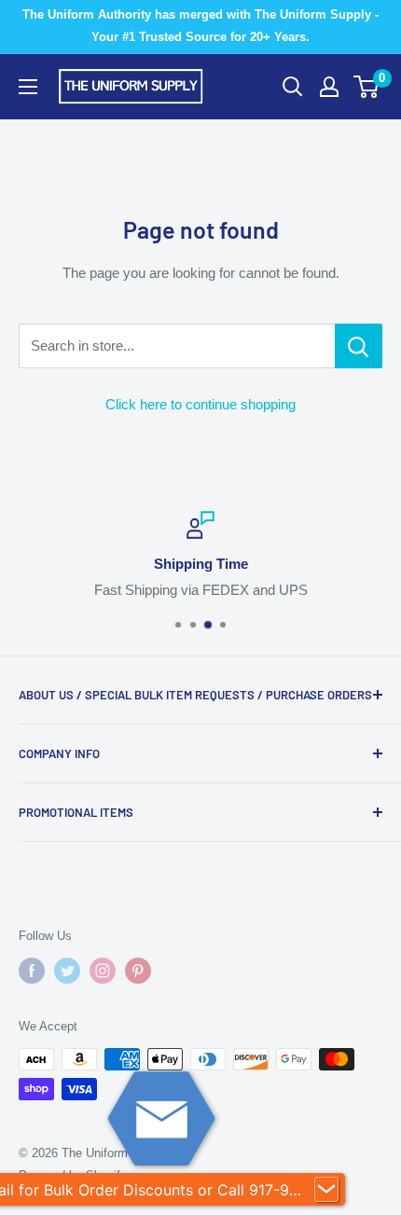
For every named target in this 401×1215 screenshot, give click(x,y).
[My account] (329, 86)
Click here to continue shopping (200, 404)
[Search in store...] (358, 346)
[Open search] (293, 86)
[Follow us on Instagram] (103, 971)
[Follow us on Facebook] (32, 971)
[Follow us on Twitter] (67, 971)
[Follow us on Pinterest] (138, 971)
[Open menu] (28, 86)
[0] (367, 87)
